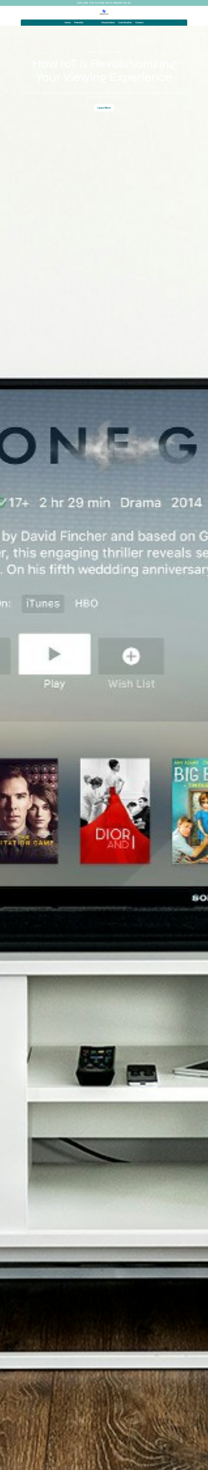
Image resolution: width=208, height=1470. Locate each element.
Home (68, 22)
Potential (78, 22)
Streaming (92, 22)
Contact (139, 22)
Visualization (108, 22)
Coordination (125, 22)
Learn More (104, 107)
